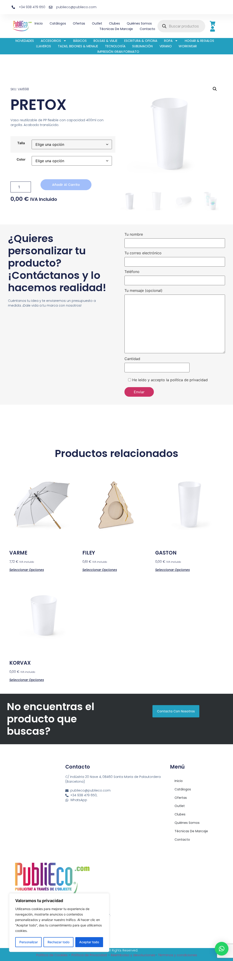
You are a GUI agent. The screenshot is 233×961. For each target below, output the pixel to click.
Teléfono (131, 272)
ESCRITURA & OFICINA (140, 40)
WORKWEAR (188, 46)
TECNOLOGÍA (115, 46)
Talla (21, 143)
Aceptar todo (89, 942)
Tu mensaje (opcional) (143, 291)
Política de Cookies (52, 955)
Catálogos (58, 23)
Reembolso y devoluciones (133, 955)
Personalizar (28, 942)
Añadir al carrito (66, 184)
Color (21, 159)
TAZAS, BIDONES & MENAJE (78, 46)
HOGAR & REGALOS (199, 40)
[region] (59, 922)
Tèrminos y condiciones (177, 955)
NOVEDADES (24, 40)
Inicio (39, 23)
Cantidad (132, 359)
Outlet (97, 23)
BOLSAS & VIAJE (105, 40)
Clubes (114, 23)
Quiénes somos (139, 23)
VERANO (166, 46)
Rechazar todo (58, 942)
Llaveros (43, 46)
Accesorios (51, 40)
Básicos (80, 40)
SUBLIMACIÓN (142, 46)
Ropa (168, 40)
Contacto (147, 29)
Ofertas (79, 23)
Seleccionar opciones (26, 569)
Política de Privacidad (89, 955)
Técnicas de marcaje (116, 29)
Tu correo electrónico (143, 253)
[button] (215, 89)
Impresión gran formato (118, 51)
